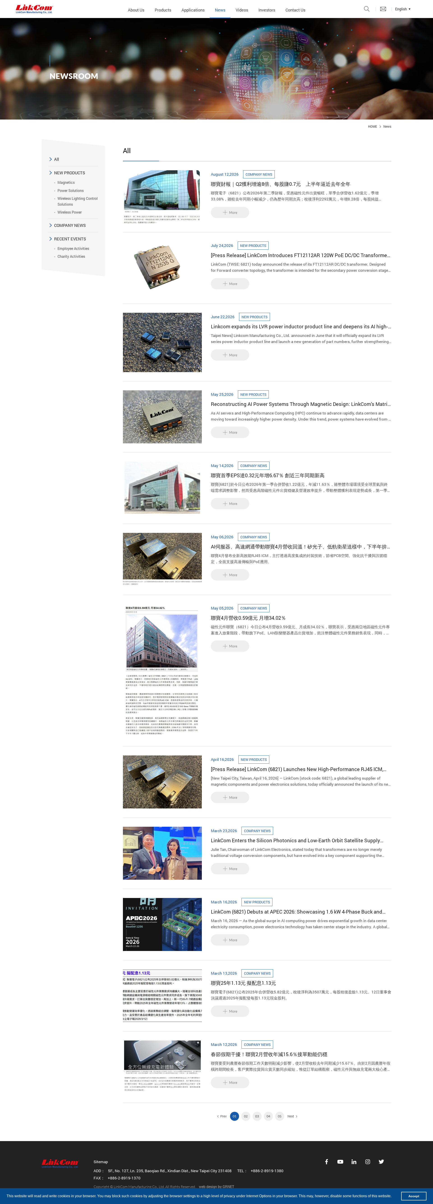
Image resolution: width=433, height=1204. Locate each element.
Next (291, 1116)
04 (268, 1116)
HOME (372, 126)
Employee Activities (73, 248)
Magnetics (66, 182)
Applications (193, 10)
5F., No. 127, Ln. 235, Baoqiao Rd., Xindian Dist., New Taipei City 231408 (170, 1170)
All (56, 159)
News (220, 10)
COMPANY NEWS (70, 225)
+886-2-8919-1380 (267, 1170)
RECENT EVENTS (70, 239)
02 (246, 1116)
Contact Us (295, 10)
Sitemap (101, 1161)
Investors (266, 10)
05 (279, 1116)
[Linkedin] (354, 1161)
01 (234, 1116)
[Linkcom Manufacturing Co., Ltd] (34, 9)
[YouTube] (340, 1161)
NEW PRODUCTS (69, 172)
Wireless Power (70, 212)
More (233, 212)
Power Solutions (71, 190)
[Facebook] (326, 1161)
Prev (223, 1116)
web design (208, 1186)
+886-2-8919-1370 (124, 1178)
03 (257, 1116)
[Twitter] (382, 1161)
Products (163, 10)
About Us (136, 10)
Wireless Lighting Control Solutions (78, 201)
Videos (242, 10)
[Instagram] (368, 1161)
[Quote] (383, 9)
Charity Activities (71, 256)
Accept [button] (413, 1196)
